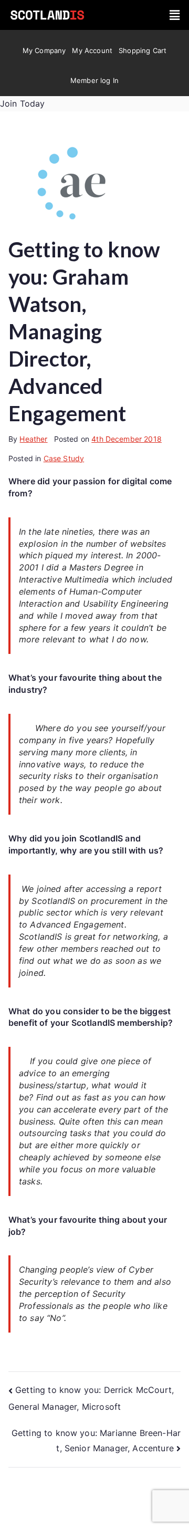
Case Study (64, 458)
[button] (174, 15)
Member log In (94, 80)
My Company (44, 50)
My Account (92, 50)
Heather (33, 438)
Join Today (22, 103)
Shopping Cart (142, 50)
